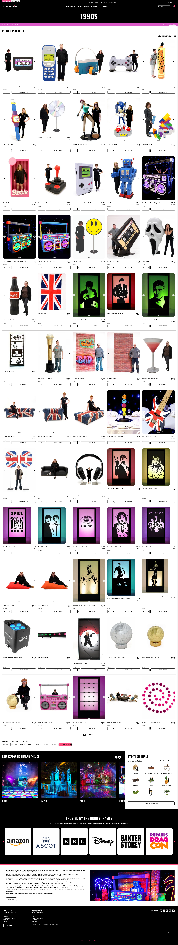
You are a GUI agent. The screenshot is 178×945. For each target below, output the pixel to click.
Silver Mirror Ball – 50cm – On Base (116, 657)
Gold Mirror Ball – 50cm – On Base (11, 722)
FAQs (101, 2)
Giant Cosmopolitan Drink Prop (150, 378)
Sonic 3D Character (112, 144)
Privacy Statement (93, 940)
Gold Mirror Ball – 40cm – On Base (150, 657)
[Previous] (4, 61)
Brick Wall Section (111, 378)
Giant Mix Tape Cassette (113, 261)
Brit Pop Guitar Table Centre (149, 436)
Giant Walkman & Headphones (80, 86)
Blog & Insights (112, 2)
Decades (14, 24)
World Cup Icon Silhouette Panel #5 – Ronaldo (119, 598)
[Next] (34, 61)
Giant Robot (110, 203)
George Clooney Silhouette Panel (150, 319)
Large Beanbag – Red (8, 605)
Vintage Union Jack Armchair (45, 436)
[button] (116, 757)
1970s (46, 744)
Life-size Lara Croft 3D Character (81, 144)
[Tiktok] (173, 911)
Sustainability (90, 2)
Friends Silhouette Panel (148, 546)
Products (8, 24)
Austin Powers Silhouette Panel (80, 319)
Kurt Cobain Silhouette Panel (149, 488)
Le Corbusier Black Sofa (44, 495)
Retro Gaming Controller (113, 86)
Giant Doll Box (6, 203)
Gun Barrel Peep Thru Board (80, 663)
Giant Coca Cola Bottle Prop (10, 319)
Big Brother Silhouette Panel (80, 546)
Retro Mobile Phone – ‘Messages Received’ (49, 86)
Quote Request (167, 760)
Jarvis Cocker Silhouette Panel (115, 488)
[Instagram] (164, 911)
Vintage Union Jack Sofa (9, 436)
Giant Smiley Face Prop (78, 261)
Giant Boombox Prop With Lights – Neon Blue (49, 261)
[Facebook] (161, 911)
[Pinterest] (167, 911)
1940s (22, 744)
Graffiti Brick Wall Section (79, 378)
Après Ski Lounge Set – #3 (114, 722)
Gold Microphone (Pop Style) (45, 378)
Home (3, 24)
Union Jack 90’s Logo (8, 495)
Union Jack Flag (42, 313)
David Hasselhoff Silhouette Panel (115, 313)
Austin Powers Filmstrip (9, 371)
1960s (39, 744)
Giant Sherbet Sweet (147, 86)
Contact (105, 2)
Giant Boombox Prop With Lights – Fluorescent (14, 261)
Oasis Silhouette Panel (43, 546)
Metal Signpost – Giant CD (44, 137)
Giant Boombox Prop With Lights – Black (152, 203)
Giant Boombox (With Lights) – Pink (46, 722)
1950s (30, 744)
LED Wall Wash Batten (43, 657)
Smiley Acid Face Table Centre (115, 436)
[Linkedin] (170, 911)
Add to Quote (23, 92)
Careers (96, 2)
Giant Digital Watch (8, 144)
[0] (173, 6)
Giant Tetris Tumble (147, 144)
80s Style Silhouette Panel (79, 722)
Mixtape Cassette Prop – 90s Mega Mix (12, 86)
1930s (14, 744)
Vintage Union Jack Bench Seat (80, 436)
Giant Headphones (77, 495)
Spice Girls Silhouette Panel (10, 546)
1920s (6, 744)
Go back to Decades (22, 742)
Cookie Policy (83, 940)
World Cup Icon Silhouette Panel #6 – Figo (152, 596)
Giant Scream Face (147, 261)
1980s (55, 744)
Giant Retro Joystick (43, 203)
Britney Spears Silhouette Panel (115, 546)
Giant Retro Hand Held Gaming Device (82, 203)
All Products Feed (161, 917)
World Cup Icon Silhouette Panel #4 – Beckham (84, 605)
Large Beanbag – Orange (44, 605)
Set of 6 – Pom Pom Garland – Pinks (151, 722)
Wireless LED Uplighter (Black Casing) (12, 657)
